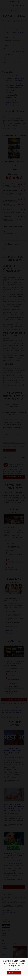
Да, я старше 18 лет (14, 972)
